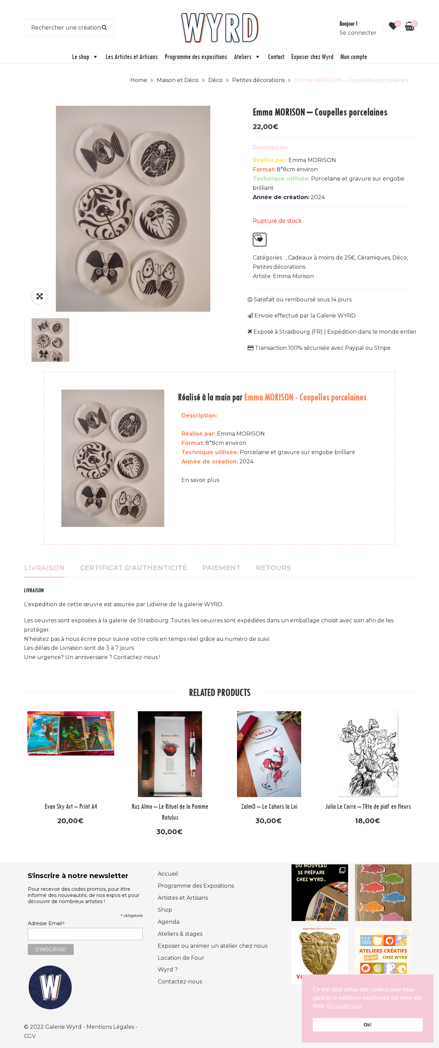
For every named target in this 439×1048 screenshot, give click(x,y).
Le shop (80, 56)
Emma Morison (293, 276)
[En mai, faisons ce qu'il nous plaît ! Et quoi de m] (383, 956)
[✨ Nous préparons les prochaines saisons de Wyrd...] (320, 892)
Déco (215, 80)
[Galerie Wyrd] (219, 27)
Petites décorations (258, 80)
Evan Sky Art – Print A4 (71, 806)
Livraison (44, 568)
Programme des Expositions (196, 886)
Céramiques (373, 257)
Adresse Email (46, 923)
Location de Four (181, 958)
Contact (276, 56)
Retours (273, 568)
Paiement (221, 568)
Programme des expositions (196, 56)
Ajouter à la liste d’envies (259, 239)
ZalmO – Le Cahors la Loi (269, 806)
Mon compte (353, 56)
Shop (165, 910)
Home (138, 80)
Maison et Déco (178, 80)
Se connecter (358, 33)
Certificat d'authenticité (133, 568)
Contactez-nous (180, 981)
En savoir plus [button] (344, 1006)
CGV (30, 1036)
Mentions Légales (110, 1027)
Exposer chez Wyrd (312, 56)
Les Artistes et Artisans (132, 56)
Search (104, 27)
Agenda (168, 922)
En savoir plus (200, 480)
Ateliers (242, 56)
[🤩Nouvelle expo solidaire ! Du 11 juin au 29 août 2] (320, 956)
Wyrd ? (168, 969)
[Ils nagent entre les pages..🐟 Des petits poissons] (383, 892)
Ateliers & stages (180, 934)
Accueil (168, 874)
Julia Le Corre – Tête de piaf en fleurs (368, 806)
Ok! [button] (368, 1024)
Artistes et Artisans (183, 898)
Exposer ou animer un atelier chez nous (213, 946)
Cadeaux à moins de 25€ (321, 257)
